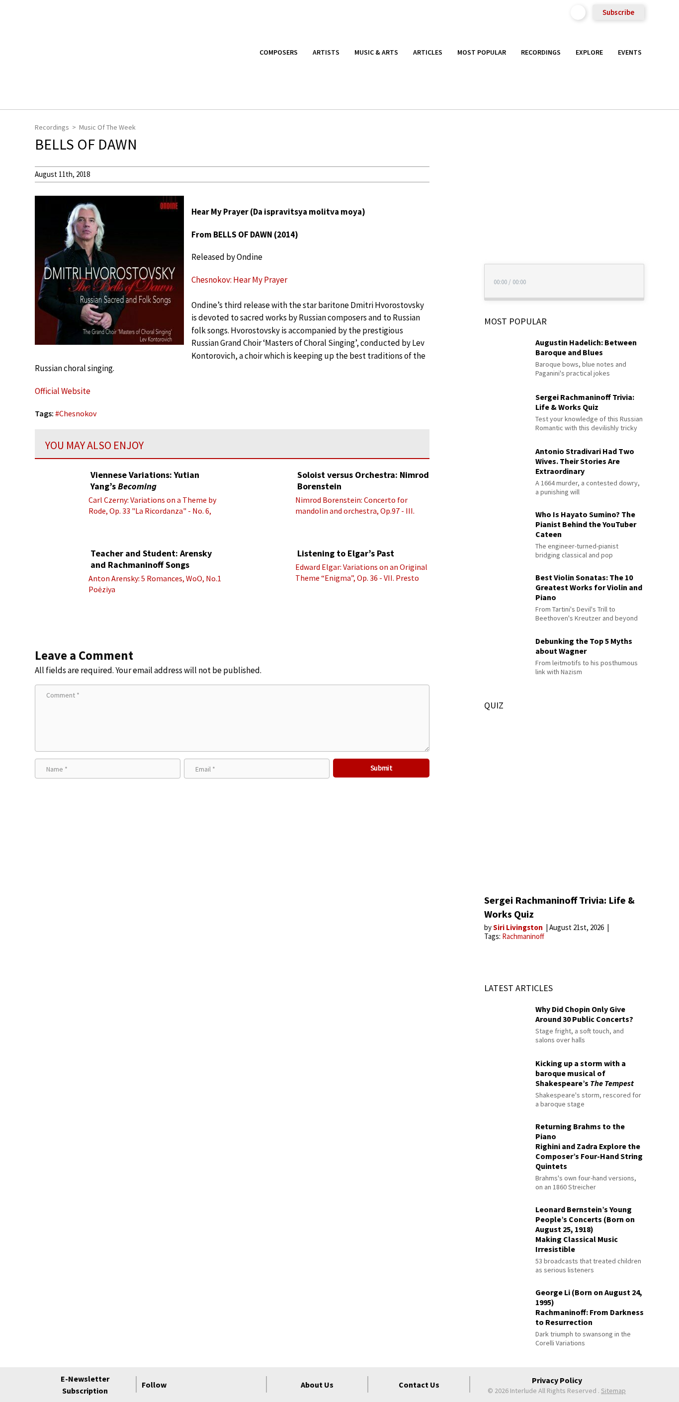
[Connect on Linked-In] (235, 1384)
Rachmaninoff (523, 936)
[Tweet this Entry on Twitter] (447, 222)
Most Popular (481, 52)
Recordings (541, 52)
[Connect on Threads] (253, 1384)
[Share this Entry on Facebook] (447, 206)
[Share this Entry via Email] (447, 173)
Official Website (62, 391)
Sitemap (613, 1390)
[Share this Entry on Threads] (447, 254)
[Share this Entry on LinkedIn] (447, 238)
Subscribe (618, 12)
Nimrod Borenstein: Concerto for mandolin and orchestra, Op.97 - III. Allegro (355, 511)
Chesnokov (77, 413)
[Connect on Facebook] (181, 1384)
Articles (427, 52)
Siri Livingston (518, 927)
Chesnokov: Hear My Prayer (239, 279)
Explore (589, 52)
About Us (317, 1385)
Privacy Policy (557, 1380)
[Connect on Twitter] (199, 1384)
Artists (326, 52)
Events (630, 52)
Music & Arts (376, 52)
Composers (278, 52)
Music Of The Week (107, 127)
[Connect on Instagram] (217, 1384)
